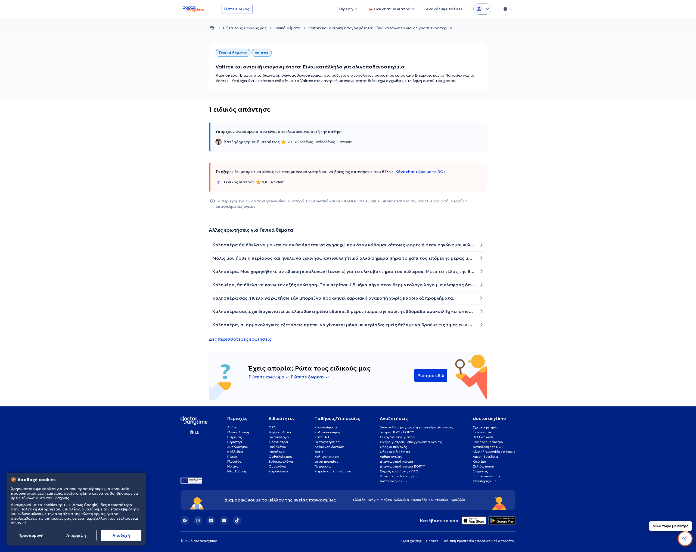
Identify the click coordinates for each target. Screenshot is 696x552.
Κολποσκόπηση (327, 456)
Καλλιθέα (235, 452)
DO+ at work (483, 437)
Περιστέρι (234, 442)
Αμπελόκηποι (237, 447)
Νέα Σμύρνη (236, 471)
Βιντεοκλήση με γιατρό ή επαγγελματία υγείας (416, 427)
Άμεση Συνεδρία (485, 456)
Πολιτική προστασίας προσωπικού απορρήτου (479, 541)
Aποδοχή (121, 535)
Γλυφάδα (234, 461)
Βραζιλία (458, 500)
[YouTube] (224, 520)
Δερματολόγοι (280, 432)
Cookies (432, 541)
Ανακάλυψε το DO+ (488, 447)
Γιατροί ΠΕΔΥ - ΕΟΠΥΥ (397, 432)
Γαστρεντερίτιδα (327, 442)
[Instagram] (198, 520)
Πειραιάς (234, 437)
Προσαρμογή (31, 535)
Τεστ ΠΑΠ (322, 437)
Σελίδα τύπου (483, 466)
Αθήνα (232, 427)
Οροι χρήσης (411, 541)
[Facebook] (185, 520)
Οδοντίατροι (278, 442)
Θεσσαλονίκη (238, 432)
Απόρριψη (76, 535)
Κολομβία (401, 500)
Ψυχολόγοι (277, 452)
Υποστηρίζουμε (484, 481)
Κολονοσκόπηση (327, 432)
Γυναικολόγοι (279, 437)
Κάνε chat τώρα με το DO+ (421, 171)
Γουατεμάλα (439, 500)
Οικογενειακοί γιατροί (397, 437)
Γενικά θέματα (287, 28)
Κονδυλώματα (326, 427)
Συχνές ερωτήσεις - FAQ (399, 471)
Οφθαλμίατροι (280, 456)
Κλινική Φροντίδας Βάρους (494, 452)
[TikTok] (237, 520)
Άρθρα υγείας (391, 456)
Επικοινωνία (483, 432)
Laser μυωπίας (326, 461)
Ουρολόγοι (277, 466)
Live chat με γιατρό (488, 442)
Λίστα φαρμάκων (393, 481)
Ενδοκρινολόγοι (281, 461)
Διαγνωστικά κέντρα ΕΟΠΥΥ (402, 466)
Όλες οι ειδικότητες (395, 452)
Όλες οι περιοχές (393, 447)
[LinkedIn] (211, 520)
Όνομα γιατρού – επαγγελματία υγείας (411, 442)
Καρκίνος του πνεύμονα (333, 471)
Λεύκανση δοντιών (329, 447)
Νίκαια (233, 466)
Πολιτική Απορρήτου (40, 509)
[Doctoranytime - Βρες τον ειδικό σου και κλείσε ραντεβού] (212, 28)
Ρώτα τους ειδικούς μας (245, 28)
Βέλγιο (373, 500)
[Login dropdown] (482, 9)
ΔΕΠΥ (319, 452)
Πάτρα (232, 456)
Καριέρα (479, 461)
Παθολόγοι (277, 447)
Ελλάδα (359, 500)
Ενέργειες (480, 471)
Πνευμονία (323, 466)
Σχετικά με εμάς (485, 427)
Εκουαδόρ (419, 500)
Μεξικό (386, 500)
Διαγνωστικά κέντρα (396, 461)
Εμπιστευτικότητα (486, 476)
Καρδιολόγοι (279, 471)
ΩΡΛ (272, 427)
